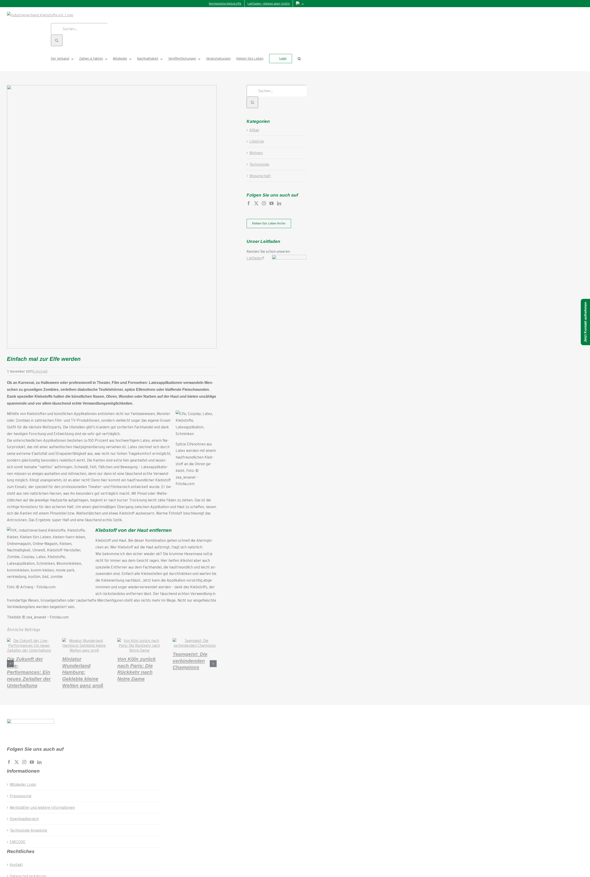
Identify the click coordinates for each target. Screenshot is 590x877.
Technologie (259, 164)
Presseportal (20, 795)
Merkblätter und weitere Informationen (42, 807)
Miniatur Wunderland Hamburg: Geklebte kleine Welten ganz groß (82, 672)
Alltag (254, 129)
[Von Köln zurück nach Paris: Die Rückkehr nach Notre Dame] (139, 650)
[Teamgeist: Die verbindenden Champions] (195, 645)
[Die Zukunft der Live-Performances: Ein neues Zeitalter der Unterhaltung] (29, 650)
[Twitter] (256, 203)
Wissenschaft (260, 175)
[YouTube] (271, 203)
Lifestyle (40, 371)
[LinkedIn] (279, 203)
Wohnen (256, 152)
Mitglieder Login (23, 784)
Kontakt (16, 864)
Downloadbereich (24, 818)
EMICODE (18, 841)
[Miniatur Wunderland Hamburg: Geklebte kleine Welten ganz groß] (84, 650)
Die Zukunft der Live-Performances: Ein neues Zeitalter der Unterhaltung (29, 672)
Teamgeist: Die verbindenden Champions (190, 660)
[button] (299, 58)
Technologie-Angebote (28, 830)
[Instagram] (264, 203)
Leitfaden (254, 258)
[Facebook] (249, 203)
